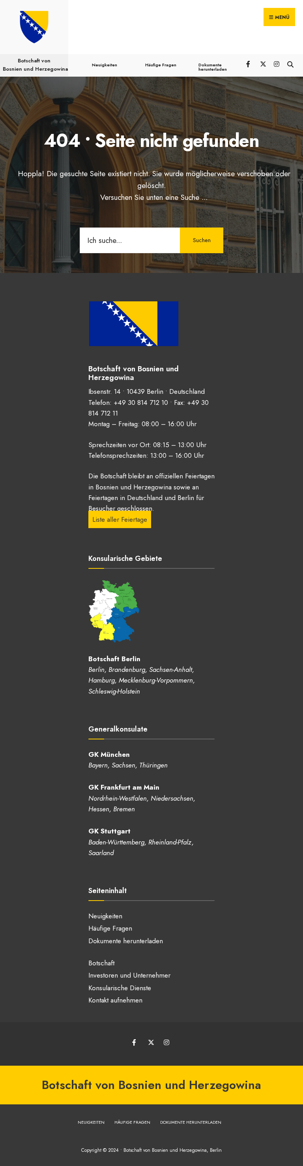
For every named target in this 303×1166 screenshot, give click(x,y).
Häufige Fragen (160, 65)
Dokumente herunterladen (212, 67)
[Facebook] (249, 63)
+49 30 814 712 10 (141, 402)
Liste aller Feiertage (119, 519)
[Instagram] (276, 63)
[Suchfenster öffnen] (290, 63)
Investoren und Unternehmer (129, 975)
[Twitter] (262, 63)
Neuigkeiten (104, 65)
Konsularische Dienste (119, 988)
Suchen (202, 240)
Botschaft (101, 963)
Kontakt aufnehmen (115, 1000)
